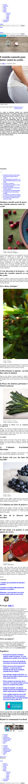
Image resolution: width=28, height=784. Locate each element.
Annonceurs (6, 737)
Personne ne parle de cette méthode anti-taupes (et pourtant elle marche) (14, 662)
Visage (8, 14)
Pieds (7, 18)
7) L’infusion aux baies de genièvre (11, 194)
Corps (7, 15)
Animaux (5, 21)
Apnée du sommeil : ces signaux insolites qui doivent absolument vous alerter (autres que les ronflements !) (15, 689)
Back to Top (3, 756)
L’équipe (5, 736)
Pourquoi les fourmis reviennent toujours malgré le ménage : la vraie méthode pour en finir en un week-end (15, 656)
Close (1, 761)
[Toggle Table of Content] (1, 172)
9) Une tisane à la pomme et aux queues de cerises (11, 198)
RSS (4, 743)
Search (22, 25)
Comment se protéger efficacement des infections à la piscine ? (12, 588)
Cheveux (8, 13)
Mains (7, 17)
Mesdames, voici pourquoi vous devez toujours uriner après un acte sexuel (12, 593)
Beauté (5, 11)
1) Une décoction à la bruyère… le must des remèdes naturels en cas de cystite (12, 180)
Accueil (5, 4)
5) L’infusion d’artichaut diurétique (11, 190)
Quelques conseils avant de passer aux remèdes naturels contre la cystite (11, 176)
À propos (5, 734)
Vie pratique (6, 20)
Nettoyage (5, 6)
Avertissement (6, 740)
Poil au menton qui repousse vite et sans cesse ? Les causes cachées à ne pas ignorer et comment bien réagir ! (15, 682)
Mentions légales (7, 738)
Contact (5, 741)
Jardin (4, 7)
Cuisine (5, 8)
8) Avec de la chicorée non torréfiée (12, 196)
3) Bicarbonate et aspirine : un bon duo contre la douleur (11, 185)
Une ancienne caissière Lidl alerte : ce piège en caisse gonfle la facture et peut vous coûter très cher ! (15, 676)
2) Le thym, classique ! (8, 183)
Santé (4, 10)
